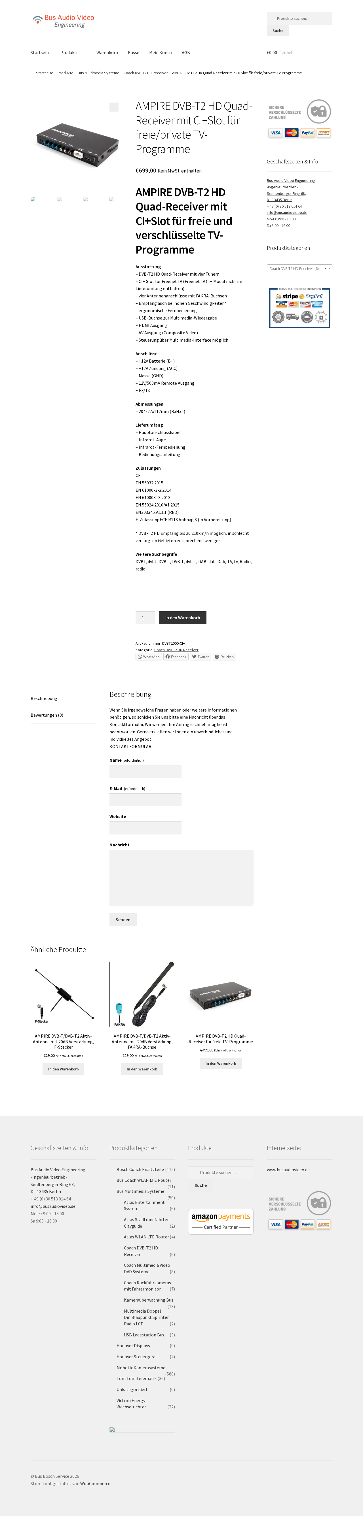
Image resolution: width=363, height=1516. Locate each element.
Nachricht (119, 845)
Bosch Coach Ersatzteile (140, 1169)
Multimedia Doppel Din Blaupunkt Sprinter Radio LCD (146, 1317)
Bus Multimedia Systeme (98, 72)
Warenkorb (107, 52)
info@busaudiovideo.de (287, 212)
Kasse (133, 52)
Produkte (69, 52)
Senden (123, 919)
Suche (278, 30)
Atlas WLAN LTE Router (146, 1237)
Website (117, 816)
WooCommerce (95, 1483)
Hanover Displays (133, 1345)
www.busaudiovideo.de (288, 1169)
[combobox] (299, 268)
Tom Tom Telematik (137, 1378)
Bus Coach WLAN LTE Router (144, 1180)
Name (126, 760)
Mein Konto (160, 52)
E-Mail (127, 788)
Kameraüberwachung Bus (148, 1300)
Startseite (40, 52)
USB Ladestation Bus (144, 1335)
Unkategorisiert (132, 1389)
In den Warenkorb (182, 617)
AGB (186, 52)
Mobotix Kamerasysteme (141, 1367)
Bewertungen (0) (47, 715)
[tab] (63, 698)
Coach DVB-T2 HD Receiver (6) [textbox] (297, 268)
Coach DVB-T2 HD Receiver (146, 72)
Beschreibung (44, 698)
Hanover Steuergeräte (138, 1356)
